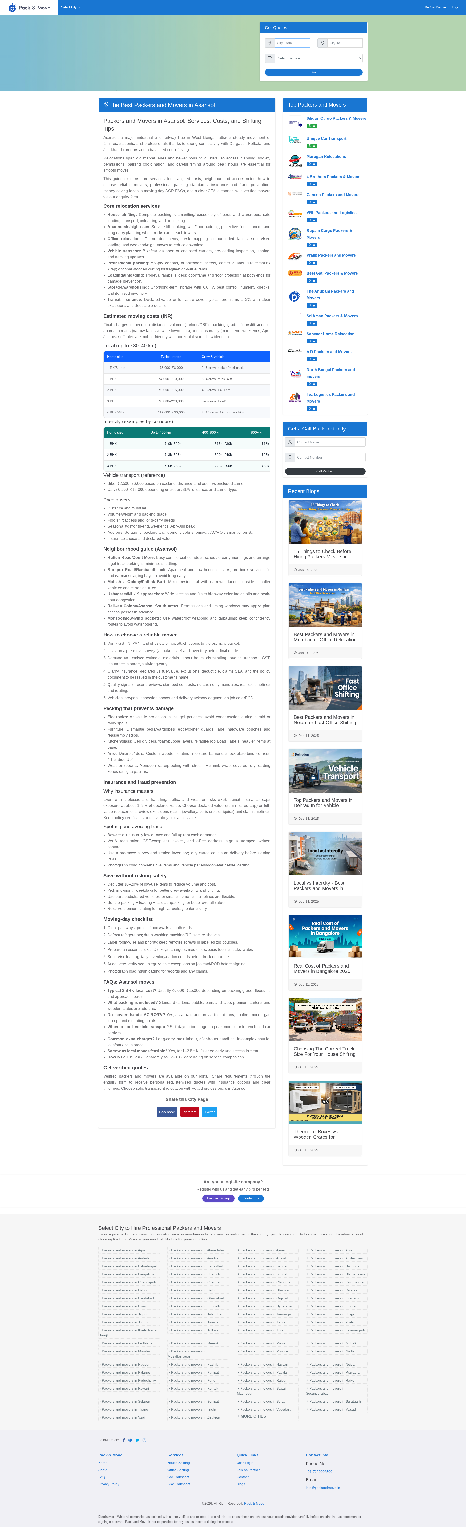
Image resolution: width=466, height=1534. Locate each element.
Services (175, 1455)
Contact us (251, 1198)
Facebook (167, 1112)
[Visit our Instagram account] (144, 1440)
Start (314, 72)
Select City (69, 7)
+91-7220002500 (319, 1472)
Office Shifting (178, 1470)
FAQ (101, 1477)
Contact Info (317, 1455)
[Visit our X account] (137, 1440)
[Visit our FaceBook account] (124, 1440)
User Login (245, 1463)
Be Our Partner (435, 7)
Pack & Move (110, 1455)
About (102, 1470)
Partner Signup (218, 1198)
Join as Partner (248, 1470)
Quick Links (247, 1455)
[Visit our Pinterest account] (130, 1440)
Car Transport (178, 1477)
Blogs (241, 1484)
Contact (243, 1477)
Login (455, 7)
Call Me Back (325, 471)
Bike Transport (178, 1484)
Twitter (210, 1112)
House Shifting (178, 1463)
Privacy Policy (108, 1484)
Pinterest (189, 1112)
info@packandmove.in (323, 1488)
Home (103, 1463)
